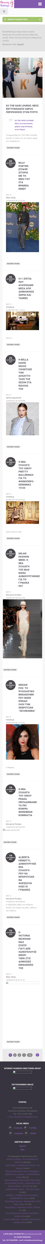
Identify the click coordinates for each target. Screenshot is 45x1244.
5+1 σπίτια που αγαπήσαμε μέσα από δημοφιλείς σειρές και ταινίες (26, 288)
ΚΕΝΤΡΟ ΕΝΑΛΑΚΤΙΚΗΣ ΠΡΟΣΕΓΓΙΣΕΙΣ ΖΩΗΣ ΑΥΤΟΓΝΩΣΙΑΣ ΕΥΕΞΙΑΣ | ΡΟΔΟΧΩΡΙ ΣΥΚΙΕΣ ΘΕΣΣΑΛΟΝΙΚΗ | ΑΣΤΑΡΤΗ (22, 1183)
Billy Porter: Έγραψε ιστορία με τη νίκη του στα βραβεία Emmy (24, 175)
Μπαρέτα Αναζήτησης (17, 19)
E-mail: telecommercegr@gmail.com (23, 1117)
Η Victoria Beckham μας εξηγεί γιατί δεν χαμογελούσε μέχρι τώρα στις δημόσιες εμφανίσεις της (27, 950)
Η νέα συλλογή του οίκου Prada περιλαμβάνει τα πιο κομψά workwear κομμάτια (27, 802)
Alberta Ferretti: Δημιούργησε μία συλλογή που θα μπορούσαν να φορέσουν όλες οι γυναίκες (27, 873)
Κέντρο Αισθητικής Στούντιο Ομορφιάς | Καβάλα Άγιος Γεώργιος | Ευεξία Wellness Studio (22, 1174)
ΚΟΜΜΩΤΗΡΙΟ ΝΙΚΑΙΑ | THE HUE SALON (23, 1189)
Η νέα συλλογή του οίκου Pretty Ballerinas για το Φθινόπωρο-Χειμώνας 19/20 (26, 474)
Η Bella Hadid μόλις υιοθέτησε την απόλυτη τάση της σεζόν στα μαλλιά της (25, 374)
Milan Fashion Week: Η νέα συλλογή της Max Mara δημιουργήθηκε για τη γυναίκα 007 (29, 570)
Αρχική (20, 44)
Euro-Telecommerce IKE (33, 1234)
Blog (22, 1149)
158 (29, 1055)
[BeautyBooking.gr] (16, 4)
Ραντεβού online (13, 148)
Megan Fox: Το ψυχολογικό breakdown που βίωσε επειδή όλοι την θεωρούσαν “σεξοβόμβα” (27, 697)
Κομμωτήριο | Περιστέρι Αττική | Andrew (22, 1207)
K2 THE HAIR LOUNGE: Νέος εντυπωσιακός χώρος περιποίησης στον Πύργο (22, 109)
